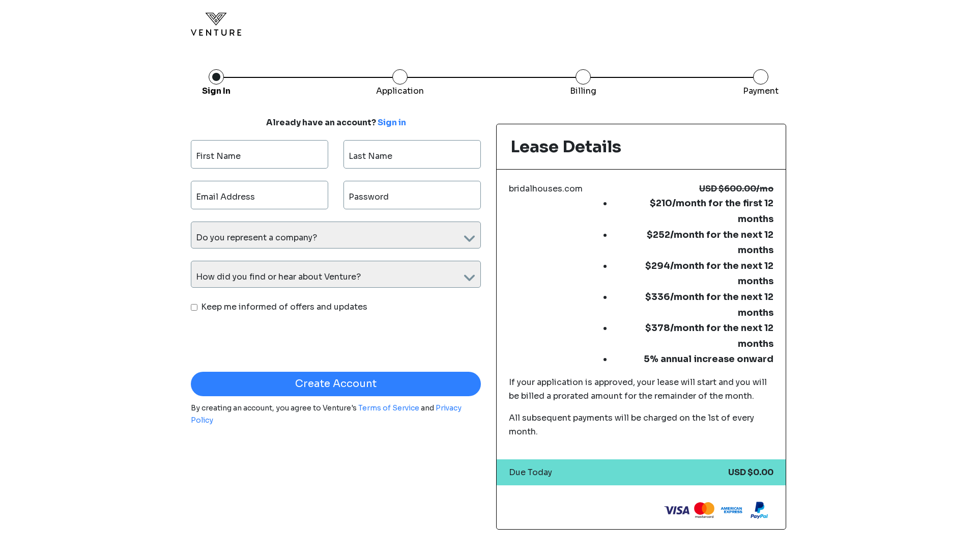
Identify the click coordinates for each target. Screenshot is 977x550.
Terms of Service (389, 408)
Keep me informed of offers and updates (284, 306)
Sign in (392, 123)
